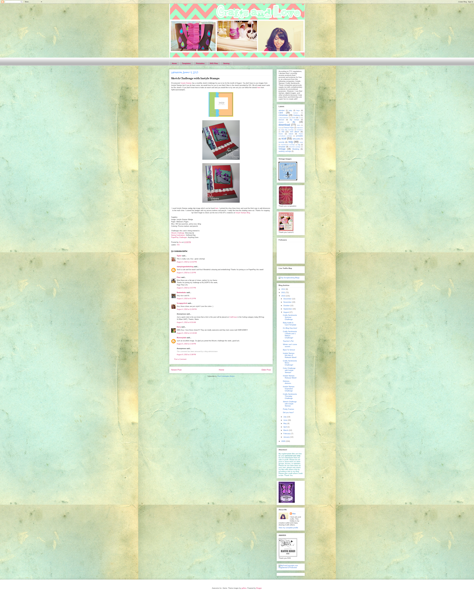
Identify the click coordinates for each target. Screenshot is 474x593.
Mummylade (181, 338)
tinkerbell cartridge (294, 147)
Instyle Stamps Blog (242, 213)
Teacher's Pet (288, 341)
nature (291, 134)
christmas (283, 115)
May (285, 423)
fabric (298, 125)
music (281, 134)
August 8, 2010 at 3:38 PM (186, 354)
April (285, 427)
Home (174, 63)
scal (283, 138)
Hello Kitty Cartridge (287, 129)
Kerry (179, 327)
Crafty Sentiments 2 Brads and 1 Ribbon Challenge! (290, 334)
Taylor (179, 256)
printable (299, 136)
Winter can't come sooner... (290, 345)
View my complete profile (288, 528)
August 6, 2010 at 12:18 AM (187, 333)
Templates (186, 63)
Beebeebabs (181, 292)
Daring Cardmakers (178, 235)
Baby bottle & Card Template (289, 324)
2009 (283, 441)
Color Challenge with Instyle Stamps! (289, 370)
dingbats (281, 122)
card (281, 112)
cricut (293, 118)
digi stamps (294, 120)
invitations (300, 129)
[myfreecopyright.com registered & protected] (291, 567)
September (288, 309)
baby (290, 110)
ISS (178, 245)
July (285, 417)
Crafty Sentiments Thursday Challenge (290, 396)
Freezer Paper (289, 128)
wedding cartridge (285, 151)
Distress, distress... (287, 382)
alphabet (282, 110)
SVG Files (214, 63)
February (287, 434)
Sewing (226, 63)
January (286, 437)
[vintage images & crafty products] (288, 180)
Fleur (179, 277)
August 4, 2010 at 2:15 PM (186, 273)
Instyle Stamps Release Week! (290, 377)
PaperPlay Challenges (179, 237)
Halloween (300, 127)
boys (298, 110)
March (286, 430)
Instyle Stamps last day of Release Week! (290, 355)
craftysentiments (284, 117)
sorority (281, 142)
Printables (200, 63)
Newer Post (176, 370)
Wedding (295, 149)
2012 (283, 289)
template (282, 147)
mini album (294, 132)
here (258, 87)
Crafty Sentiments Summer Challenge (290, 317)
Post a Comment (180, 359)
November (287, 302)
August (286, 312)
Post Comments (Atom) (225, 376)
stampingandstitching (185, 267)
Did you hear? (288, 412)
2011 (283, 292)
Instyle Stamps (186, 83)
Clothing (296, 115)
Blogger (259, 588)
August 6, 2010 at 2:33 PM (186, 344)
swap (301, 142)
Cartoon (295, 113)
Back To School (289, 350)
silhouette (296, 139)
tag (299, 145)
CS (299, 117)
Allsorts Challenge (177, 233)
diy (294, 122)
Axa (294, 514)
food (280, 127)
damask (281, 120)
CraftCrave (233, 317)
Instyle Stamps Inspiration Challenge (288, 389)
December (287, 299)
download (284, 124)
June (285, 420)
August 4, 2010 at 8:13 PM (186, 298)
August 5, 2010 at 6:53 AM (186, 322)
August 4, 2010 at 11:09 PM (187, 309)
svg (290, 141)
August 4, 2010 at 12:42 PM (187, 262)
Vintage (282, 149)
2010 (283, 296)
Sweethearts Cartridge (288, 144)
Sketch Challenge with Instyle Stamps (290, 404)
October (286, 305)
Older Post (266, 370)
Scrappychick (182, 303)
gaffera (243, 588)
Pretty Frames (288, 409)
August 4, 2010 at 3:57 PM (186, 288)
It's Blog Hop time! (290, 328)
